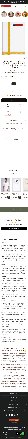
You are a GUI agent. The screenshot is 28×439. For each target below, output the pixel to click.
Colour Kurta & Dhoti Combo (9, 291)
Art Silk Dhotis (22, 266)
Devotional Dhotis (13, 272)
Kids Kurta (16, 332)
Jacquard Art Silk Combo (18, 290)
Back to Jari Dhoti (15, 209)
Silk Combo (4, 304)
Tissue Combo (22, 304)
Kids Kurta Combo (11, 324)
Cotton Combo (13, 304)
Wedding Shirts (14, 245)
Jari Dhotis (4, 272)
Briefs (19, 339)
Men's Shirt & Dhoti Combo (8, 278)
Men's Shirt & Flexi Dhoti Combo (14, 283)
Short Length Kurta (11, 260)
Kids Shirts (9, 332)
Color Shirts (4, 254)
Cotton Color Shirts (14, 254)
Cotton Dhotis (15, 268)
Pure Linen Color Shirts (18, 256)
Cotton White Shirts (15, 246)
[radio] (13, 83)
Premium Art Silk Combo (15, 288)
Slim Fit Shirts (5, 252)
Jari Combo (5, 306)
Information (13, 397)
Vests (10, 339)
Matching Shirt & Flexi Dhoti (9, 286)
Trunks (14, 339)
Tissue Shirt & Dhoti (11, 282)
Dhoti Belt (12, 341)
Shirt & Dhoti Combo (7, 319)
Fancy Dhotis (20, 270)
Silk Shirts (22, 245)
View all (14, 173)
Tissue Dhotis (6, 268)
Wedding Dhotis (5, 312)
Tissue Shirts (5, 246)
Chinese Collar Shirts (18, 258)
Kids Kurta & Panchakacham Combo (11, 329)
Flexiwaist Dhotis (11, 270)
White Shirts (4, 245)
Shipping (11, 72)
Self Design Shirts (11, 250)
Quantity (14, 88)
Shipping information (14, 123)
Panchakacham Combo (16, 306)
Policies (14, 400)
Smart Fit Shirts (21, 250)
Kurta (2, 260)
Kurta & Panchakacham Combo (10, 294)
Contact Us (13, 404)
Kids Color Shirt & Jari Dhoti (13, 321)
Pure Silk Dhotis (13, 266)
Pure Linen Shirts (13, 248)
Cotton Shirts (21, 308)
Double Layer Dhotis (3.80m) (17, 273)
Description (14, 120)
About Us (13, 393)
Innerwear (4, 339)
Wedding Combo (6, 303)
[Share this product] (25, 58)
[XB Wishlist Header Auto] (22, 7)
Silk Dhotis (4, 266)
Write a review (14, 228)
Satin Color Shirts (6, 258)
